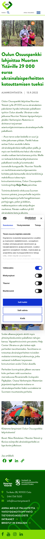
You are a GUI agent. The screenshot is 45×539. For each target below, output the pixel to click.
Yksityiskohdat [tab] (23, 225)
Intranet (8, 519)
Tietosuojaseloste (15, 515)
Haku (4, 13)
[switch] (38, 276)
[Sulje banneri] (41, 218)
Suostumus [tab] (8, 225)
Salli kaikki (22, 302)
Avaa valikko (29, 13)
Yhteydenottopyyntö (17, 512)
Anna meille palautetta (18, 508)
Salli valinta (23, 310)
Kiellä (22, 318)
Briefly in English (14, 523)
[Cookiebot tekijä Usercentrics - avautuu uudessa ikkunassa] (26, 218)
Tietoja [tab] (38, 225)
